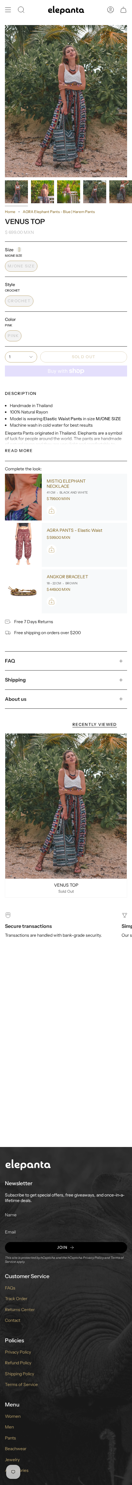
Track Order (16, 1298)
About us (15, 699)
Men (9, 1427)
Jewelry (12, 1459)
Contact (12, 1320)
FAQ (10, 661)
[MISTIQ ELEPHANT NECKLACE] (23, 497)
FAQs (10, 1288)
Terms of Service (21, 1384)
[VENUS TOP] (66, 806)
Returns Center (20, 1309)
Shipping (15, 680)
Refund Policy (18, 1363)
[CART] (123, 10)
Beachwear (15, 1448)
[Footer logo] (28, 1164)
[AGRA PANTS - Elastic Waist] (23, 545)
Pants (10, 1438)
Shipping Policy (19, 1374)
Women (13, 1416)
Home (10, 211)
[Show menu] (8, 10)
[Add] (51, 511)
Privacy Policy (93, 1258)
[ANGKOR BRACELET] (23, 591)
